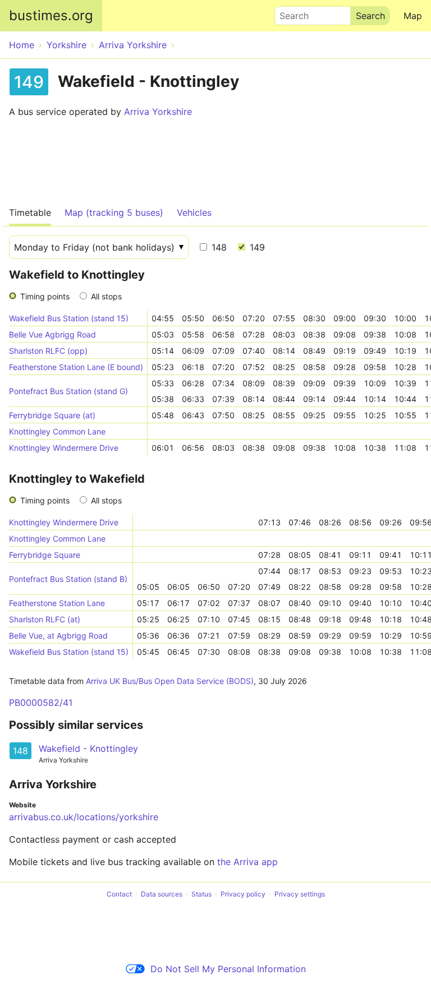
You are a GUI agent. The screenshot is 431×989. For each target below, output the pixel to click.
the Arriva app (247, 861)
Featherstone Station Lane (57, 603)
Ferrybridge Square (44, 555)
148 (218, 247)
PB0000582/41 (40, 702)
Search (289, 13)
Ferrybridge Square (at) (52, 415)
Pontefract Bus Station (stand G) (68, 391)
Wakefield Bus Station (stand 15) (69, 318)
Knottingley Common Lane (57, 431)
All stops (106, 296)
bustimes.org (51, 15)
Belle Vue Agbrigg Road (52, 334)
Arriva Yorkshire (158, 111)
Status (201, 894)
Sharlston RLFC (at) (44, 619)
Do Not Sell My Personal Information (228, 968)
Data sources (161, 894)
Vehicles (194, 212)
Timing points (45, 296)
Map (413, 15)
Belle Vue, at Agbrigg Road (58, 635)
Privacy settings (299, 894)
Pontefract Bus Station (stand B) (68, 579)
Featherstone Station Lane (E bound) (76, 367)
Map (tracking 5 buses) (114, 212)
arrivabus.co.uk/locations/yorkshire (83, 816)
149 (256, 247)
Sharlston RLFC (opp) (48, 350)
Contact (119, 894)
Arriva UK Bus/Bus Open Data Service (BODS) (170, 681)
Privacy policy (243, 894)
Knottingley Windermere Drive (63, 447)
